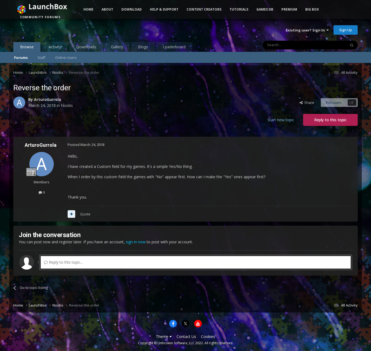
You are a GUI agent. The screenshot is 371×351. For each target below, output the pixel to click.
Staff (41, 57)
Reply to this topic (330, 119)
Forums (21, 57)
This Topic (330, 45)
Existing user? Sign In (306, 30)
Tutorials (238, 9)
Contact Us (186, 336)
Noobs (67, 105)
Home (88, 9)
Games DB (264, 9)
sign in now (136, 241)
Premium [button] (289, 9)
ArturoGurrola (47, 99)
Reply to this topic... (65, 262)
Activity (55, 46)
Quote (85, 214)
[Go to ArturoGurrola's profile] (19, 103)
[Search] (352, 45)
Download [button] (131, 9)
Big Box (312, 9)
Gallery (117, 46)
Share (308, 102)
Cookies (208, 336)
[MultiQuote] (71, 214)
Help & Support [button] (164, 9)
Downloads (86, 46)
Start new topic (281, 119)
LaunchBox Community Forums (56, 30)
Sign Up (345, 29)
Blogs (143, 46)
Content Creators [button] (204, 9)
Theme (162, 336)
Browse (27, 46)
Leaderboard (174, 46)
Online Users (66, 57)
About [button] (107, 9)
